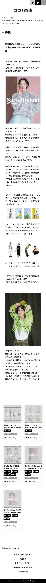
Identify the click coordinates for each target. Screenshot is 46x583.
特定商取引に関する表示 (23, 567)
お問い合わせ (23, 571)
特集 (11, 18)
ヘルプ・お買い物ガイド (23, 554)
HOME (4, 18)
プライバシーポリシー (23, 563)
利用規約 (23, 559)
